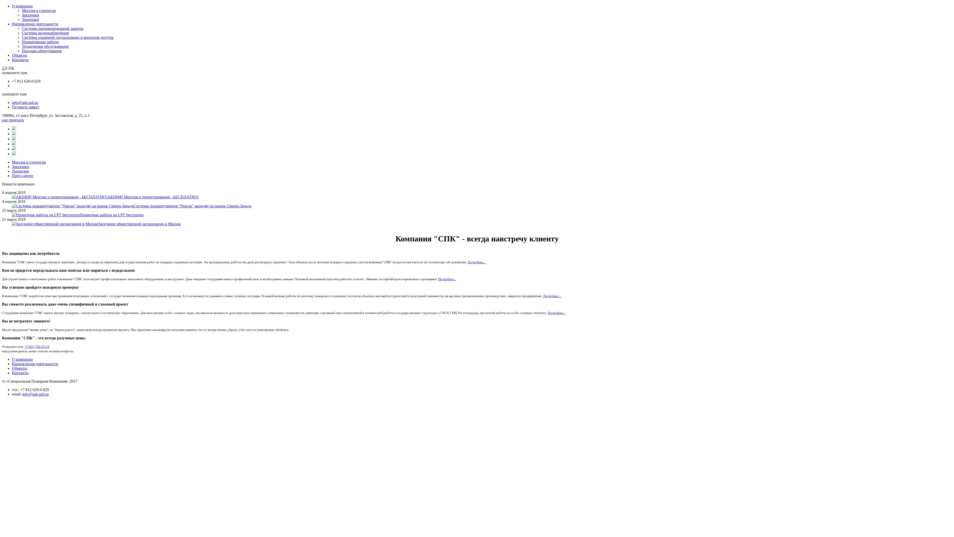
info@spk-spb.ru (25, 102)
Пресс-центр (22, 176)
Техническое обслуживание (45, 46)
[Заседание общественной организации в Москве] (55, 224)
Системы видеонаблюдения (45, 33)
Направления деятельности (35, 24)
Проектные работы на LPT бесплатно (112, 215)
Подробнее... (477, 262)
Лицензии (30, 19)
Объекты (19, 55)
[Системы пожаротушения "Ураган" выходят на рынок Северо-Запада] (73, 206)
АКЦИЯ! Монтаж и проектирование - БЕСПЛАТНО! (153, 197)
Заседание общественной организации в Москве (139, 224)
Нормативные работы (40, 42)
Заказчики (30, 15)
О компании (22, 6)
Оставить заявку (26, 107)
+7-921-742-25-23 (37, 347)
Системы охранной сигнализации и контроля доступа (68, 37)
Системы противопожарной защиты (52, 28)
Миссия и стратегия (39, 10)
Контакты (20, 60)
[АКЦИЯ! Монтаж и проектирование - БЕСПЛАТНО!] (59, 197)
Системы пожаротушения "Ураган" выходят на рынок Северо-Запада (192, 206)
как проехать (13, 120)
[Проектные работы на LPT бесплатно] (46, 215)
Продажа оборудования (42, 51)
